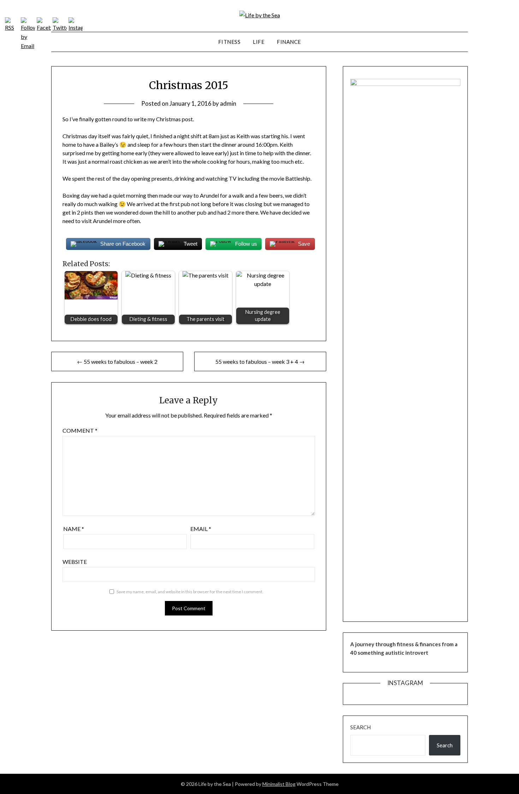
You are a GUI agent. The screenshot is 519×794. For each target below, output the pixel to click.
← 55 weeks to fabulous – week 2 (117, 361)
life (258, 42)
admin (228, 103)
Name (73, 528)
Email (200, 528)
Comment (79, 430)
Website (74, 561)
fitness (229, 42)
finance (289, 42)
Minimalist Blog (279, 784)
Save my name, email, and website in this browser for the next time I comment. (190, 591)
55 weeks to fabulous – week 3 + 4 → (260, 361)
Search (360, 727)
